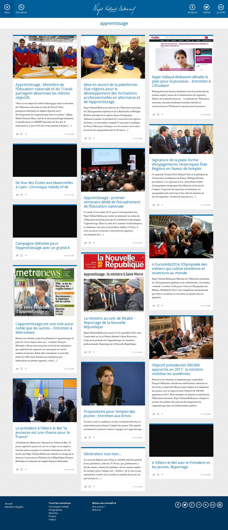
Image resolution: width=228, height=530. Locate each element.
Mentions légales (14, 506)
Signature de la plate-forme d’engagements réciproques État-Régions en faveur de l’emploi (180, 164)
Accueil (8, 503)
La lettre (221, 12)
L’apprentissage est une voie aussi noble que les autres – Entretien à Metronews (44, 328)
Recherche (21, 12)
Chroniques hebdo (59, 506)
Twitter (206, 12)
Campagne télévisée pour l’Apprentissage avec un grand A (42, 245)
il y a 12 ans (137, 243)
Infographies (56, 509)
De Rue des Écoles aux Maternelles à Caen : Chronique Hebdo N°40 (44, 184)
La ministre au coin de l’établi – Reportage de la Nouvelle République (109, 322)
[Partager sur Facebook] (17, 134)
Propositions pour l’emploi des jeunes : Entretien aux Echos (109, 413)
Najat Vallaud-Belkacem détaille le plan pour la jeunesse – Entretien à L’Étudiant (181, 81)
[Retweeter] (21, 134)
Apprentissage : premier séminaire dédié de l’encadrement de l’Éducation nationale (112, 202)
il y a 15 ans (137, 486)
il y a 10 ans (69, 134)
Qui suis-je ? (98, 506)
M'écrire (96, 509)
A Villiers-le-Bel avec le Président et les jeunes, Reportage (181, 464)
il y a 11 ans (69, 195)
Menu (7, 12)
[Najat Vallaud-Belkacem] (114, 9)
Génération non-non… (102, 453)
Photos (52, 516)
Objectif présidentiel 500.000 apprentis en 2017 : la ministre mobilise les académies (177, 369)
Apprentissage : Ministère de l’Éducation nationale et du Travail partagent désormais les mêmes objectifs (43, 91)
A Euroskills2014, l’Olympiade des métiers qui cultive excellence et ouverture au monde (179, 268)
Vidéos (52, 519)
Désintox (53, 513)
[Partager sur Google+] (26, 134)
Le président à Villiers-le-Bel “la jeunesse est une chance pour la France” (42, 432)
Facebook (192, 12)
